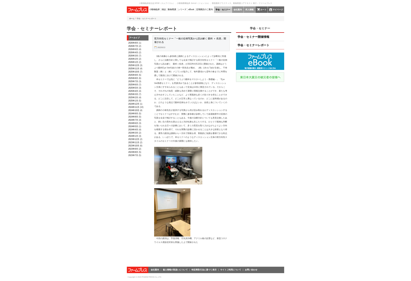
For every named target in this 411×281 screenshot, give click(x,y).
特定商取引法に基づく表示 (204, 269)
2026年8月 (133, 43)
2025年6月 (133, 84)
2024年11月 (133, 107)
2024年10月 (133, 110)
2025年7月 (133, 81)
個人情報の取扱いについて (175, 269)
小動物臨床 (154, 9)
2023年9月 (133, 149)
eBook (191, 9)
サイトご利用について (230, 269)
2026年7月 (133, 46)
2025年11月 (133, 68)
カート (263, 9)
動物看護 (172, 9)
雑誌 (164, 9)
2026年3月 (133, 55)
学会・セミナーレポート (253, 45)
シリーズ (182, 9)
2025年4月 (133, 91)
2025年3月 (133, 94)
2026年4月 (133, 52)
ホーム (132, 18)
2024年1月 (133, 136)
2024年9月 (133, 113)
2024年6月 (133, 123)
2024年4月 (133, 129)
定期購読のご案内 (204, 9)
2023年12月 (133, 139)
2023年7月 (133, 155)
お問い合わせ (251, 269)
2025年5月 (133, 88)
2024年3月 (133, 133)
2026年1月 (133, 62)
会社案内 (238, 9)
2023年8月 (133, 152)
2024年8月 (133, 117)
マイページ (278, 9)
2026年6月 (133, 49)
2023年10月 (133, 145)
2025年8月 (133, 78)
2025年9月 (133, 75)
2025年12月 (133, 65)
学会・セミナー (223, 9)
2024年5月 (133, 126)
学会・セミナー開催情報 (253, 36)
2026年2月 (133, 59)
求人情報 (249, 9)
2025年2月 (133, 97)
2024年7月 (133, 120)
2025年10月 (133, 72)
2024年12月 (133, 104)
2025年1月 (133, 100)
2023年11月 (133, 142)
